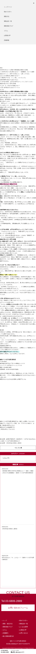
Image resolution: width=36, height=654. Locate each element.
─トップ (4, 620)
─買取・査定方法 (7, 623)
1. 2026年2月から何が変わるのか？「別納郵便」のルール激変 (17, 71)
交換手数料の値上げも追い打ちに (9, 79)
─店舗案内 (5, 633)
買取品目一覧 (8, 21)
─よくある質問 (23, 627)
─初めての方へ (23, 620)
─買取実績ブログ (7, 627)
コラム (6, 30)
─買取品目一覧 (23, 623)
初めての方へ (8, 11)
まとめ (2, 89)
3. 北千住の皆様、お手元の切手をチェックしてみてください (16, 81)
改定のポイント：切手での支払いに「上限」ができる (14, 73)
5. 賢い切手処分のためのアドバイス (10, 87)
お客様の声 (7, 35)
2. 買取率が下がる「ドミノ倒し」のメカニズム (13, 77)
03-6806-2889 (5, 651)
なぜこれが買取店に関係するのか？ (10, 75)
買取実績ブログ (8, 26)
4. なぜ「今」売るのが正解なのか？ (10, 85)
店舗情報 (6, 40)
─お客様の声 (22, 630)
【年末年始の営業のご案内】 (14, 443)
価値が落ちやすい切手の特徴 (8, 83)
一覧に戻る (17, 447)
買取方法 (6, 16)
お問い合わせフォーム (18, 608)
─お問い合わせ (23, 633)
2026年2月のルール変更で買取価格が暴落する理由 (14, 70)
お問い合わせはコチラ (17, 651)
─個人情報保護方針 (8, 636)
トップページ (8, 7)
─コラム (4, 630)
